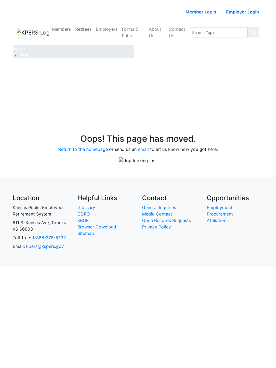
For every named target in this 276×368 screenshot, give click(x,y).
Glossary (86, 207)
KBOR (83, 220)
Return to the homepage (83, 149)
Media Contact (157, 214)
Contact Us (177, 32)
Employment (219, 207)
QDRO (83, 214)
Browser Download (96, 227)
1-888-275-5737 (49, 237)
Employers (107, 29)
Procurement (220, 214)
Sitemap (85, 233)
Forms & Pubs (130, 32)
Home (19, 48)
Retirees (83, 29)
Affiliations (218, 220)
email (143, 149)
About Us (155, 32)
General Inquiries (159, 207)
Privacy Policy (156, 227)
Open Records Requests (166, 220)
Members (61, 29)
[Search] (253, 32)
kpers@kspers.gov (45, 246)
